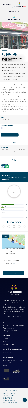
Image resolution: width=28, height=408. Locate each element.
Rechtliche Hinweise (9, 393)
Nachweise (16, 391)
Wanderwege (6, 341)
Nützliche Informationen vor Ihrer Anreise (13, 325)
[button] (21, 6)
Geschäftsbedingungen (10, 402)
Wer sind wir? (7, 391)
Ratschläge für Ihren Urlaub (10, 330)
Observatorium (7, 398)
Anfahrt (5, 236)
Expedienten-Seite (8, 395)
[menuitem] (7, 4)
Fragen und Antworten (8, 328)
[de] (25, 6)
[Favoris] (18, 6)
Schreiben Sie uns (7, 352)
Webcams (5, 338)
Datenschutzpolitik (9, 400)
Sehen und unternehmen (9, 344)
